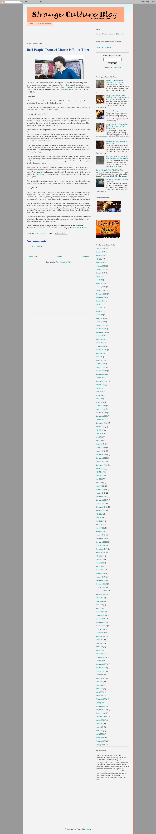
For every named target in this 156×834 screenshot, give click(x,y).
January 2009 (100, 619)
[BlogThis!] (58, 233)
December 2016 (101, 329)
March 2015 (100, 360)
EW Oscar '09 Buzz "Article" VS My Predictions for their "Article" (117, 157)
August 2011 (100, 510)
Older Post (86, 256)
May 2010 (99, 563)
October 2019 (100, 252)
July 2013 (99, 430)
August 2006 (100, 720)
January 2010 (100, 577)
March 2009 (100, 612)
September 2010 (101, 549)
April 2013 (99, 441)
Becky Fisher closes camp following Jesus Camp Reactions (117, 96)
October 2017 (100, 301)
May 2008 (99, 647)
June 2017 (99, 308)
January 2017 (100, 325)
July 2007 (99, 682)
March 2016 (100, 343)
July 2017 (99, 304)
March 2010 (100, 570)
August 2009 (100, 594)
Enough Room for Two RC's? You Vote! (109, 170)
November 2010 (101, 542)
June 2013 (99, 434)
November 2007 (101, 668)
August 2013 (100, 427)
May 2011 (99, 521)
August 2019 (100, 255)
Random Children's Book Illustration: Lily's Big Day (115, 81)
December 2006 (101, 706)
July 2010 (99, 556)
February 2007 (101, 699)
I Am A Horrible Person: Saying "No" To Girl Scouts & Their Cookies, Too (116, 126)
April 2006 (99, 734)
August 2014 (100, 385)
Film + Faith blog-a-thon (114, 111)
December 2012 (101, 455)
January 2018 (100, 290)
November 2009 (101, 584)
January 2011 (100, 535)
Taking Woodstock (66, 89)
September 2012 (101, 465)
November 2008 (101, 626)
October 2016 (100, 336)
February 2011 (101, 531)
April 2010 (99, 566)
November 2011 (101, 500)
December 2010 (101, 538)
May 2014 (99, 395)
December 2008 (101, 622)
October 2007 (100, 671)
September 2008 (101, 633)
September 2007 (101, 675)
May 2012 (99, 479)
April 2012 (99, 483)
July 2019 (99, 259)
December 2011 (101, 496)
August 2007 (100, 678)
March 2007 (100, 696)
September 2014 (101, 381)
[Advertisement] (55, 33)
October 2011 (100, 503)
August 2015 (100, 353)
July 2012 (99, 472)
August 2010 (100, 552)
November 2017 (101, 297)
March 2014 (100, 402)
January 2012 (100, 493)
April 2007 (99, 692)
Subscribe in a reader (103, 47)
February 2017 (101, 322)
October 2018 (100, 273)
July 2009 (99, 598)
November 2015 (101, 350)
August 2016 (100, 339)
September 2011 (101, 507)
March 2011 (100, 528)
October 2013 (100, 420)
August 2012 (100, 468)
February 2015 (101, 364)
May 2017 (99, 311)
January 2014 (100, 409)
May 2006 (99, 731)
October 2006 (100, 713)
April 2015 (99, 357)
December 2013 (101, 413)
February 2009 (101, 615)
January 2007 (100, 703)
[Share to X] (61, 233)
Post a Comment (36, 246)
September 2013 (101, 423)
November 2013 (101, 416)
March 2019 (100, 262)
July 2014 (99, 388)
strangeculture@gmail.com (115, 34)
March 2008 (100, 654)
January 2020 (100, 248)
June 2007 (99, 685)
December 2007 (101, 664)
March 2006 (100, 738)
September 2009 (101, 591)
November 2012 (101, 458)
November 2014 (101, 374)
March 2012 (100, 486)
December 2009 (101, 580)
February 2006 (101, 741)
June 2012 (99, 475)
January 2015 (100, 367)
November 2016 (101, 332)
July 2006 (99, 724)
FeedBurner (117, 68)
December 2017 (101, 294)
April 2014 (99, 399)
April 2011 (99, 524)
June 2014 (99, 392)
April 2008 (99, 650)
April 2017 (99, 315)
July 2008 (99, 640)
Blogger (88, 829)
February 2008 (101, 657)
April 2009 (99, 608)
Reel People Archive (44, 24)
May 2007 (99, 689)
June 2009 (99, 601)
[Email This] (56, 233)
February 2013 (101, 448)
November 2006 (101, 710)
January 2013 (100, 451)
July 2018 (99, 276)
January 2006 (100, 745)
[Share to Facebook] (63, 233)
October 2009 (100, 587)
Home (31, 24)
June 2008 (99, 643)
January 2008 (100, 661)
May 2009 (99, 605)
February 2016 (101, 346)
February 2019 (101, 266)
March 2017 (100, 318)
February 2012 (101, 490)
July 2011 (99, 514)
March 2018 (100, 283)
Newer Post (33, 256)
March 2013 (100, 444)
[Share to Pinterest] (65, 233)
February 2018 (101, 287)
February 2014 (101, 406)
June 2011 (99, 517)
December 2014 (101, 371)
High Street (40, 174)
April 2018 (99, 280)
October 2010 (100, 545)
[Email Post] (50, 233)
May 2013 (99, 437)
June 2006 (99, 727)
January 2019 (100, 269)
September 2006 (101, 717)
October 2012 (100, 462)
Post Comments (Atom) (64, 262)
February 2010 (101, 573)
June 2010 (99, 559)
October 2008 (100, 629)
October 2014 (100, 378)
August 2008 (100, 636)
